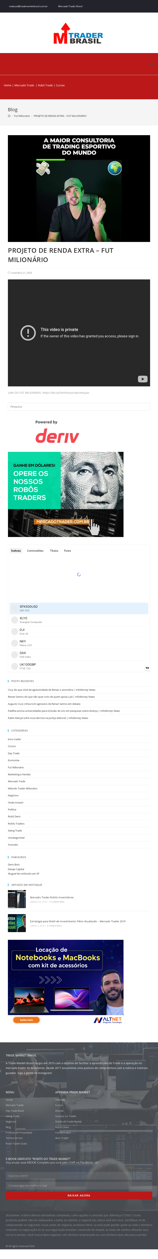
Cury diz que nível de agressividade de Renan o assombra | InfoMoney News (51, 689)
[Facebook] (127, 6)
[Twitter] (135, 6)
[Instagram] (143, 6)
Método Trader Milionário (22, 788)
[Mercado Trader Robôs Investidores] (17, 899)
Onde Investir (16, 802)
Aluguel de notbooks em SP (23, 873)
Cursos (12, 746)
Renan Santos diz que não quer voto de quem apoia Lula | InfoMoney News (51, 696)
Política (12, 809)
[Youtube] (150, 6)
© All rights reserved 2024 (20, 1246)
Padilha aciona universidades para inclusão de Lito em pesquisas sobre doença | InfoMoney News (64, 711)
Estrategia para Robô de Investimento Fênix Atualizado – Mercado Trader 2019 (77, 921)
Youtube (13, 844)
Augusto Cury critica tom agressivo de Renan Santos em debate (44, 704)
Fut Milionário (16, 767)
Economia (13, 760)
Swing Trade (15, 830)
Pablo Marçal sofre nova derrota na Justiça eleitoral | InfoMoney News (48, 718)
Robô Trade (45, 85)
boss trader (14, 739)
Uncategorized (16, 837)
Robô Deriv (14, 816)
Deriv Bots (14, 864)
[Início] (9, 116)
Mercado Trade (24, 85)
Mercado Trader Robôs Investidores (52, 897)
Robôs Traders (16, 823)
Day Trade (13, 753)
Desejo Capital (16, 869)
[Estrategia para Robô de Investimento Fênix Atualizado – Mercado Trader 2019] (17, 923)
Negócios (13, 795)
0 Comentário (57, 901)
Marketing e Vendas (19, 774)
